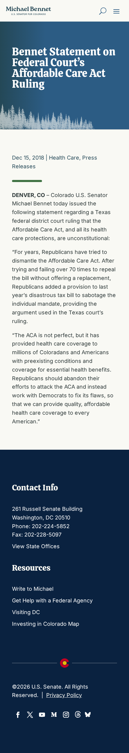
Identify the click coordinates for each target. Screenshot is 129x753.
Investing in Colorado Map (45, 624)
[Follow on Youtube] (42, 715)
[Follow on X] (30, 715)
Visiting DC (26, 612)
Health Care (64, 157)
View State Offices (36, 546)
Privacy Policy (64, 695)
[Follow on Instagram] (66, 715)
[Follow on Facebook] (18, 715)
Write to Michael (32, 589)
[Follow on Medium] (54, 715)
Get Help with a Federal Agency (52, 600)
